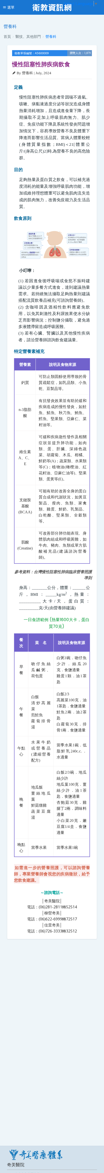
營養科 (50, 36)
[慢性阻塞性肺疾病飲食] (54, 245)
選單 (10, 7)
